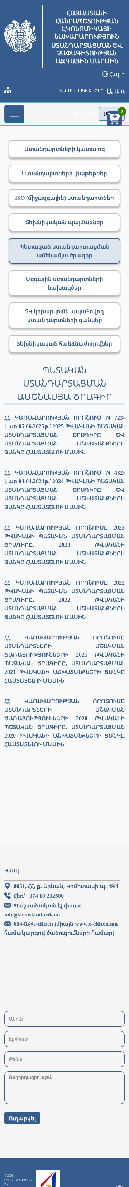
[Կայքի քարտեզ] (7, 90)
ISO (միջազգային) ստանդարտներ (64, 198)
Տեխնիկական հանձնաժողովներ (64, 343)
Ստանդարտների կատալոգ (64, 149)
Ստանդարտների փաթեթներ (64, 173)
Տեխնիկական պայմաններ (65, 222)
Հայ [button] (114, 74)
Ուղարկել (22, 1118)
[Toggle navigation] (14, 114)
